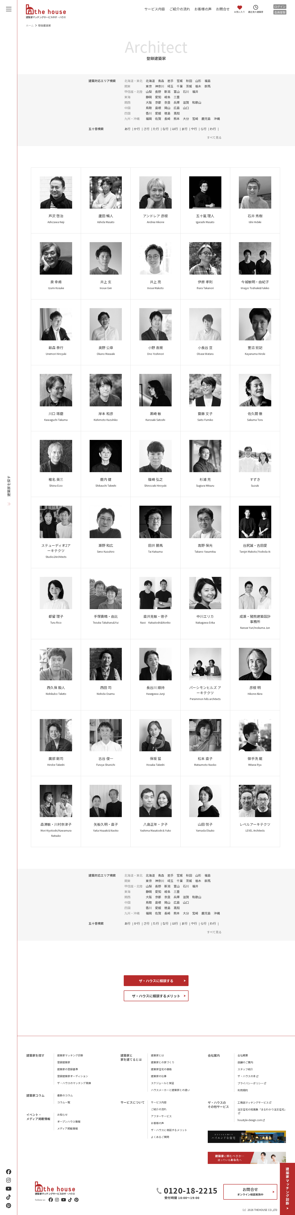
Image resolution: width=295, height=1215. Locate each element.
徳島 (167, 113)
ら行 (203, 129)
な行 (165, 129)
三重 (177, 97)
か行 (137, 129)
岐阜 (167, 97)
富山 (177, 91)
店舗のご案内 (245, 1062)
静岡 (149, 97)
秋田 (189, 81)
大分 (186, 118)
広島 (177, 108)
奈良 (167, 102)
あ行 (127, 129)
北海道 (150, 81)
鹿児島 (206, 118)
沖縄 (217, 118)
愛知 (158, 97)
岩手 (170, 81)
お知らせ (62, 1114)
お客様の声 (203, 8)
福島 (208, 81)
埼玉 (170, 86)
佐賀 (158, 118)
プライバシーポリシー (250, 1083)
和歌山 (196, 102)
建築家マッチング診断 (287, 1186)
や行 (194, 129)
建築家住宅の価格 (161, 1069)
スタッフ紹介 (245, 1069)
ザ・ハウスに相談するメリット (156, 995)
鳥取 (149, 108)
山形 (198, 81)
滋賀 (186, 102)
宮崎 (195, 118)
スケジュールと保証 (162, 1083)
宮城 (180, 81)
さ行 (146, 129)
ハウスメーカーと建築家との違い (170, 1090)
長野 (158, 91)
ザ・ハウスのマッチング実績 (74, 1083)
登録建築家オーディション (72, 1076)
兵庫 (177, 102)
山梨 (149, 91)
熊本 (177, 118)
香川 (149, 113)
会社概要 (243, 1055)
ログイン (279, 7)
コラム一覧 (63, 1102)
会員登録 (279, 12)
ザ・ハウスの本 (247, 1076)
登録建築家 (63, 1062)
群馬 (208, 86)
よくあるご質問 (160, 1137)
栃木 (198, 86)
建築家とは (157, 1055)
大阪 (149, 102)
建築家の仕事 (159, 1076)
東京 (149, 86)
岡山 (167, 108)
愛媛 (158, 113)
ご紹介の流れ (179, 8)
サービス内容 (154, 8)
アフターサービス (161, 1116)
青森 (161, 81)
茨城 (189, 86)
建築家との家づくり (162, 1062)
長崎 (167, 118)
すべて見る (214, 137)
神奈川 (159, 86)
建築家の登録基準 (67, 1069)
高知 (177, 113)
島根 (158, 108)
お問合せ (223, 8)
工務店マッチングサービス (253, 1102)
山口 (186, 108)
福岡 (149, 118)
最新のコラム (65, 1095)
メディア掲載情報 (67, 1128)
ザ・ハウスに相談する (156, 980)
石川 (186, 91)
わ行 (213, 129)
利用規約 (243, 1090)
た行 (156, 129)
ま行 (184, 129)
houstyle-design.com (250, 1120)
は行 (175, 129)
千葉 (180, 86)
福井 (195, 91)
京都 (158, 102)
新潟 (167, 91)
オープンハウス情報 (68, 1121)
